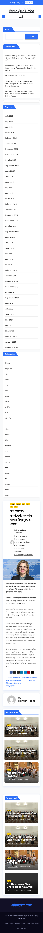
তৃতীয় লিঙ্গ (8, 418)
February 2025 (11, 204)
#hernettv (18, 542)
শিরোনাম (7, 473)
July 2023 (9, 309)
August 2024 (10, 237)
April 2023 (9, 325)
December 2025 (11, 149)
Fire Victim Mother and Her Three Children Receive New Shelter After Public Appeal (19, 93)
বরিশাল (7, 429)
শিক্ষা (6, 467)
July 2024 (9, 242)
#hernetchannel (20, 536)
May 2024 (9, 253)
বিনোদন (7, 434)
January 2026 (10, 143)
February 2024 (11, 270)
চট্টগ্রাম (7, 396)
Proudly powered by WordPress (15, 916)
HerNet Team (21, 530)
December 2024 (11, 215)
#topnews (18, 551)
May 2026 (9, 121)
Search (8, 29)
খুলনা (6, 385)
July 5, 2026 (13, 843)
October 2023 (10, 292)
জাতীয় (7, 401)
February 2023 (11, 336)
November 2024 (11, 220)
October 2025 (10, 160)
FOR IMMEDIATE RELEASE (15, 75)
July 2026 (9, 116)
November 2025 (11, 154)
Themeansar (21, 918)
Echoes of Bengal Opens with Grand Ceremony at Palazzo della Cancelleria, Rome (20, 67)
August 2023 (10, 303)
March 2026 (9, 132)
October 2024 (10, 226)
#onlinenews (19, 548)
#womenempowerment (23, 554)
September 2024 (12, 231)
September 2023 (12, 298)
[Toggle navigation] (20, 16)
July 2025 (9, 176)
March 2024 (9, 265)
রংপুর (6, 451)
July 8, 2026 (13, 819)
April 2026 (9, 127)
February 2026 (11, 138)
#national (26, 542)
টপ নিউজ (7, 407)
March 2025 (9, 198)
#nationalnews (19, 545)
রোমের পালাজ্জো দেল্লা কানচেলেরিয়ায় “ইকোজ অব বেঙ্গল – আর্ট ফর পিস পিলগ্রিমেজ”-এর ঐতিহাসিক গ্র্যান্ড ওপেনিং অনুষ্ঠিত (21, 57)
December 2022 (11, 347)
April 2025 (9, 193)
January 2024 (10, 276)
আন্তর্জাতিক (8, 368)
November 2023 (11, 287)
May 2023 (9, 320)
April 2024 (9, 259)
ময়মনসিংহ (8, 445)
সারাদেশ (7, 484)
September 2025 (12, 165)
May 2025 (9, 187)
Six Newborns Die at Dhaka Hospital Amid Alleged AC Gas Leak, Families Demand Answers (19, 83)
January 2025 (10, 209)
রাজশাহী (7, 462)
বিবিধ (6, 440)
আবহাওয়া (7, 374)
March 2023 (9, 331)
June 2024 (9, 248)
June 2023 (9, 314)
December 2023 (11, 281)
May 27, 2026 (13, 890)
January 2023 (10, 342)
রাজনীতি (7, 456)
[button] (36, 16)
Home (7, 363)
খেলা (6, 390)
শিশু (6, 479)
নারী (6, 423)
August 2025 (10, 171)
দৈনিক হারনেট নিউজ (21, 10)
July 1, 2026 (13, 867)
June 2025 (9, 182)
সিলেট (7, 490)
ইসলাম (7, 379)
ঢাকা (6, 412)
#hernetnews (19, 539)
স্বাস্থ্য (7, 495)
